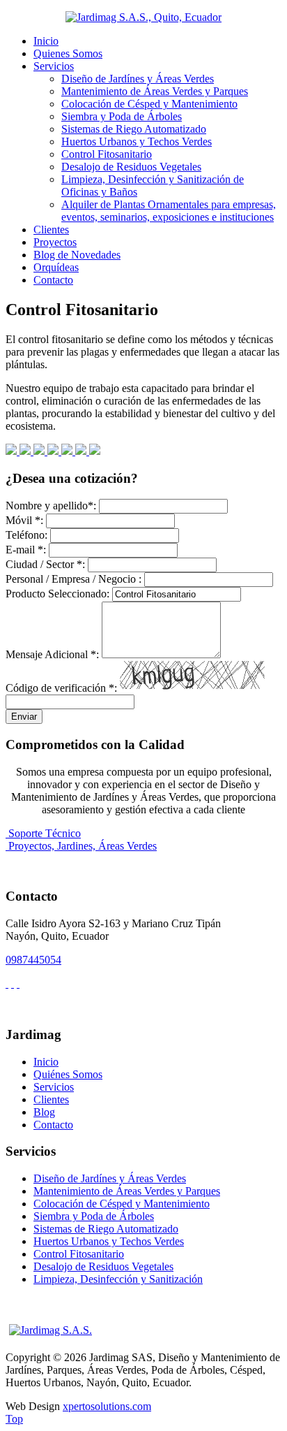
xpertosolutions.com (107, 1406)
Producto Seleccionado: (57, 594)
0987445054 (33, 960)
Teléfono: (26, 535)
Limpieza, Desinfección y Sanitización (118, 1279)
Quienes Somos (67, 53)
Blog (44, 1112)
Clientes (51, 229)
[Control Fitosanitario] (13, 451)
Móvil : (24, 520)
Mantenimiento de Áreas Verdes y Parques (154, 91)
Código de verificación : (61, 688)
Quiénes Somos (67, 1074)
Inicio (46, 41)
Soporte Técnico (44, 833)
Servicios (53, 66)
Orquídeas (56, 267)
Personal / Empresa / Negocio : (73, 579)
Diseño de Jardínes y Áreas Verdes (137, 79)
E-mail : (26, 549)
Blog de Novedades (77, 255)
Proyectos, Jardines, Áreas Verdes (82, 846)
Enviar (24, 716)
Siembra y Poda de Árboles (121, 116)
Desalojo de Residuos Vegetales (131, 167)
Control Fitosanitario (106, 154)
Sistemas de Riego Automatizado (133, 129)
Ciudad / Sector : (45, 564)
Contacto (53, 280)
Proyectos (55, 242)
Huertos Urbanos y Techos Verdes (136, 141)
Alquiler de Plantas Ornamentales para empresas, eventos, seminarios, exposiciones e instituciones (168, 210)
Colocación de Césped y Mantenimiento (149, 104)
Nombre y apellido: (51, 505)
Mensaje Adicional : (52, 654)
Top (14, 1419)
